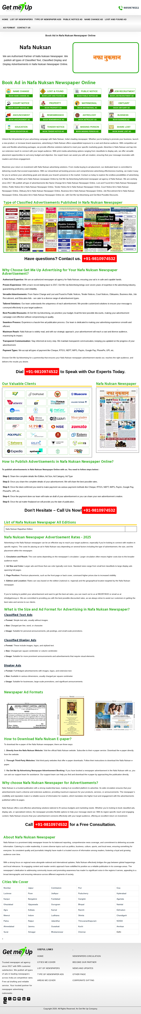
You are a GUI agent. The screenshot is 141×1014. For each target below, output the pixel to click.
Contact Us (23, 28)
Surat (6, 932)
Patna (6, 921)
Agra (6, 910)
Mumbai (7, 888)
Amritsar (120, 926)
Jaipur (30, 888)
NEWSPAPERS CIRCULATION (87, 956)
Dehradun (121, 910)
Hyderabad (121, 893)
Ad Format (9, 28)
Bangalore (32, 899)
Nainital (120, 904)
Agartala (120, 899)
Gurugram (55, 904)
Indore (31, 915)
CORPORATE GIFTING (83, 980)
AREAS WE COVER (46, 980)
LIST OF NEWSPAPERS (21, 19)
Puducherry (83, 893)
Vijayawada (33, 904)
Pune (30, 893)
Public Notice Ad (72, 19)
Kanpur (7, 899)
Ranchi (81, 910)
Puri (80, 888)
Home (5, 19)
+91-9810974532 (99, 258)
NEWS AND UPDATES (83, 968)
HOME (40, 956)
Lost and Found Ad (116, 19)
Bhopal (81, 904)
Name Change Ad (93, 19)
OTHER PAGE (79, 974)
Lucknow (7, 893)
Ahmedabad (9, 926)
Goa (118, 888)
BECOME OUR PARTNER (84, 962)
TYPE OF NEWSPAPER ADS (48, 19)
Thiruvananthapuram (87, 921)
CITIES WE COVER (46, 962)
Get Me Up (83, 1009)
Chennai (82, 932)
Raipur (31, 921)
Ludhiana (55, 915)
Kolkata (31, 910)
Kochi (80, 926)
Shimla (81, 915)
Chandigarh (122, 915)
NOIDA (120, 921)
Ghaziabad (8, 904)
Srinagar (32, 932)
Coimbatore (56, 888)
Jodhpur (54, 893)
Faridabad (55, 899)
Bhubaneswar (57, 932)
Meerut (7, 915)
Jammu (31, 926)
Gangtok (82, 899)
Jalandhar (55, 921)
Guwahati (55, 926)
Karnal (54, 910)
